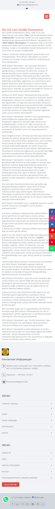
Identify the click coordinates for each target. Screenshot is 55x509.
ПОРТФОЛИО (8, 426)
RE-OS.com (39, 497)
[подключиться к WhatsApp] (6, 499)
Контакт (5, 471)
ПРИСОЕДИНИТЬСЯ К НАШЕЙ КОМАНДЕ (19, 478)
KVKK (4, 459)
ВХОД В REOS (9, 484)
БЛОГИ (5, 433)
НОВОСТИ (6, 453)
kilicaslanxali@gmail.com (28, 5)
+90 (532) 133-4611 (28, 2)
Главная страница (10, 403)
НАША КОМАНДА (9, 420)
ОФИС (4, 414)
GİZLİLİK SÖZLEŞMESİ (11, 465)
